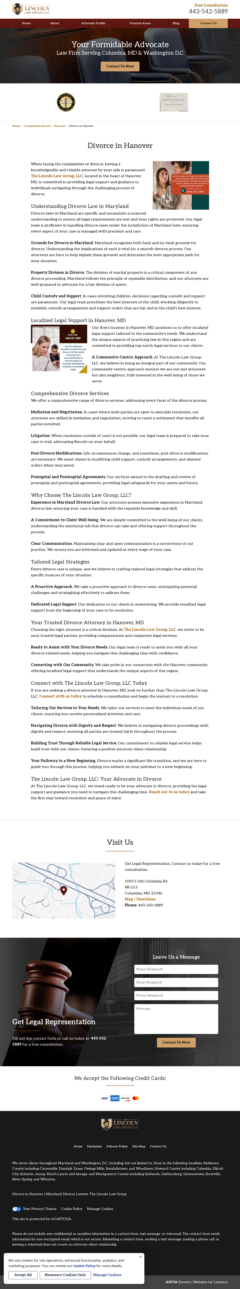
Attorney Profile (93, 23)
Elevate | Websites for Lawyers (196, 1282)
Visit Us (120, 842)
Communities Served (37, 126)
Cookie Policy (71, 1209)
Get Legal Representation (53, 1022)
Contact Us (208, 23)
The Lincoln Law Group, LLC (57, 176)
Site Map (138, 1146)
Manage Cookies (100, 1209)
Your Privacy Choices (39, 1209)
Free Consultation (211, 5)
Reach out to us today (169, 792)
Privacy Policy (117, 1146)
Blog (176, 23)
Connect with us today (60, 696)
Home (26, 23)
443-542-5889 (208, 11)
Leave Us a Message (176, 957)
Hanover (60, 126)
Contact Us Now (120, 66)
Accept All (23, 1275)
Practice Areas (140, 23)
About (54, 23)
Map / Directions (140, 899)
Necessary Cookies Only (65, 1275)
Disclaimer (94, 1146)
